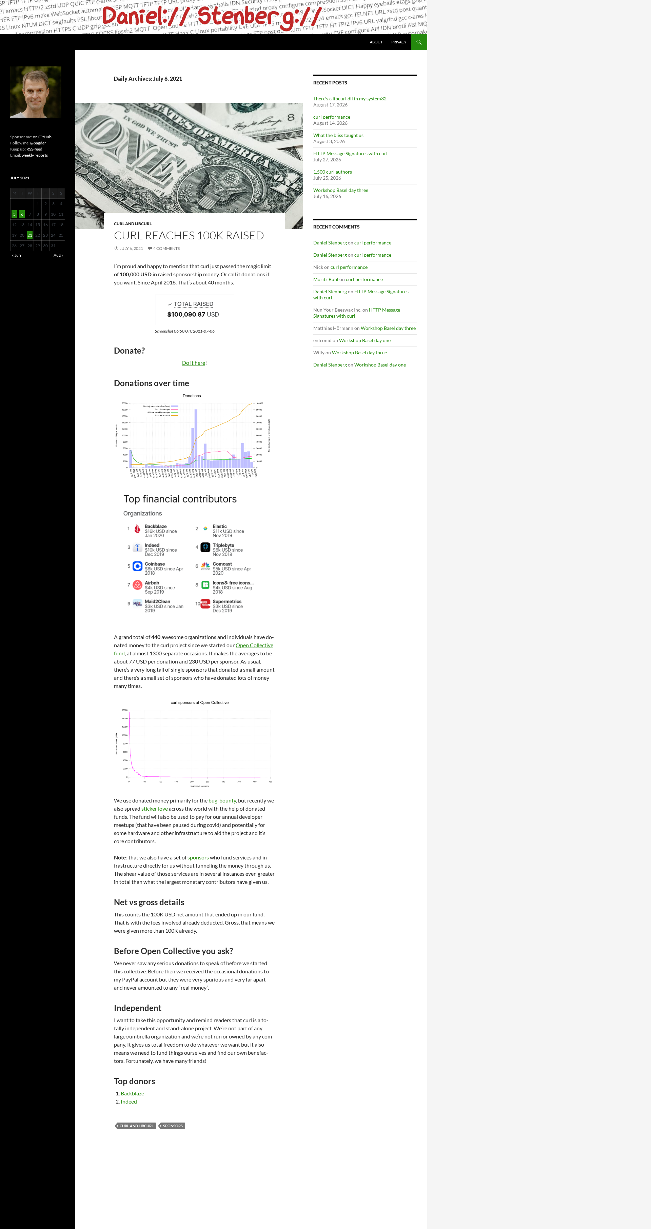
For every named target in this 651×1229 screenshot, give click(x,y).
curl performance (331, 117)
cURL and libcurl (133, 223)
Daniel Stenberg (330, 242)
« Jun (16, 255)
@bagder (38, 142)
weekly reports (35, 155)
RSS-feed (34, 149)
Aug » (58, 255)
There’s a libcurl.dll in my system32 (350, 98)
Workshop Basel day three (340, 190)
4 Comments (166, 248)
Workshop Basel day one (365, 340)
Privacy (399, 42)
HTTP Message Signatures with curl (350, 153)
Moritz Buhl (325, 279)
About (376, 42)
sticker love (154, 808)
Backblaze (132, 1093)
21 (29, 235)
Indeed (129, 1101)
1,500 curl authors (332, 172)
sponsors (198, 857)
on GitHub (42, 136)
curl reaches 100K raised (189, 235)
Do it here (193, 362)
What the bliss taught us (338, 135)
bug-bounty (222, 800)
